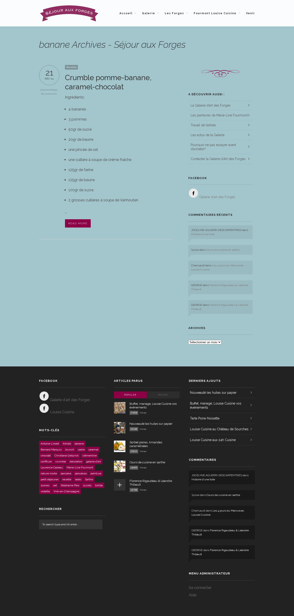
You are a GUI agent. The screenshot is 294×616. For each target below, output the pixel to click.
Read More (78, 223)
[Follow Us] (193, 193)
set (55, 485)
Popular (130, 395)
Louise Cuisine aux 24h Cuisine (213, 440)
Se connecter (200, 587)
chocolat (46, 455)
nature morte (49, 473)
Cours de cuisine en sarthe (223, 249)
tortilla (99, 485)
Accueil (125, 13)
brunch (69, 449)
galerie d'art (93, 461)
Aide (192, 595)
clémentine (89, 455)
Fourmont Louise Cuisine (215, 13)
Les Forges (174, 13)
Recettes (71, 67)
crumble (60, 461)
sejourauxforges (49, 89)
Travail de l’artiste (203, 125)
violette (45, 491)
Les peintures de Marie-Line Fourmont (219, 115)
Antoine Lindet (50, 443)
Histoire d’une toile (203, 234)
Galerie (148, 13)
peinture (95, 473)
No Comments (49, 94)
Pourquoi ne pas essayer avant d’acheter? (213, 147)
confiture (46, 461)
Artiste (67, 443)
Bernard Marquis (51, 449)
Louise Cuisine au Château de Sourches (219, 429)
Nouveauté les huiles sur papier (151, 423)
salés (78, 479)
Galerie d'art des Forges (217, 197)
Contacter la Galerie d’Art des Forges (218, 159)
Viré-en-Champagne (66, 491)
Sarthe (89, 479)
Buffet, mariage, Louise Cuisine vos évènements (215, 405)
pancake (66, 473)
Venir (250, 13)
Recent (163, 395)
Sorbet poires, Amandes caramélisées (146, 444)
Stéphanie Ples (70, 485)
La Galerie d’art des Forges (211, 105)
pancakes (81, 473)
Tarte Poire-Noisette (204, 418)
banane (79, 443)
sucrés (87, 485)
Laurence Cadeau (52, 467)
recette (66, 479)
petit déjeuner (50, 479)
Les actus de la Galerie (207, 135)
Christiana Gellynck (66, 455)
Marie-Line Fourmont (80, 467)
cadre (81, 449)
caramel (93, 449)
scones (45, 485)
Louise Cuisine (62, 412)
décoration (76, 461)
